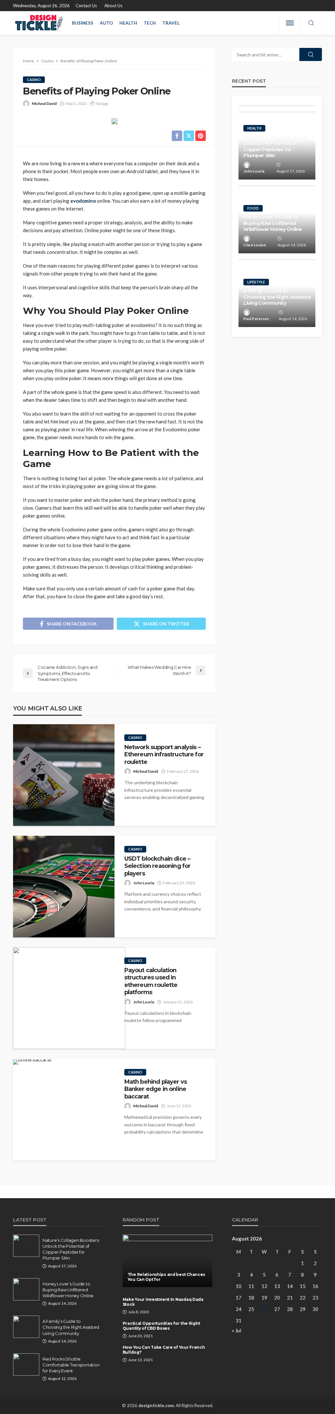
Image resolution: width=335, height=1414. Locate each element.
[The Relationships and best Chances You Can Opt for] (168, 1261)
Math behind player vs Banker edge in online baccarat (155, 1089)
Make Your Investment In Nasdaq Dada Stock (163, 1302)
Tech (150, 23)
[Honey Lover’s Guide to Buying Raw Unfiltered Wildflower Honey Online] (26, 1289)
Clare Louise (254, 244)
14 (290, 1286)
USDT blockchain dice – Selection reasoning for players (157, 866)
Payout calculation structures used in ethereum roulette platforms (151, 981)
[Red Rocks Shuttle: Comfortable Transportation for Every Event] (26, 1364)
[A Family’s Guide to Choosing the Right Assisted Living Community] (26, 1327)
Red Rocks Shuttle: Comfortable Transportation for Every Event (71, 1364)
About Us (113, 5)
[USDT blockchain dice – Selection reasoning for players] (64, 886)
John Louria (143, 882)
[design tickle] (39, 22)
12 (264, 1286)
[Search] (311, 23)
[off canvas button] (290, 23)
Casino (34, 79)
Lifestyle (256, 282)
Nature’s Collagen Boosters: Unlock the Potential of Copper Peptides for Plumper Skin (276, 146)
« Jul (236, 1330)
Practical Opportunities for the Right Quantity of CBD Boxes (161, 1326)
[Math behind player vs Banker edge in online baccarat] (32, 1062)
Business (82, 23)
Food (253, 208)
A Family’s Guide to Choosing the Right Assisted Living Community (276, 297)
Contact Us (86, 5)
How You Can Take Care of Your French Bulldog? (164, 1350)
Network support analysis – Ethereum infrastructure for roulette (163, 754)
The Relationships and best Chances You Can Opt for (166, 1277)
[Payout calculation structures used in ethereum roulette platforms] (69, 998)
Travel (171, 23)
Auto (106, 23)
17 (238, 1298)
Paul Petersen (256, 318)
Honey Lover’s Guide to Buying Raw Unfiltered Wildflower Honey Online (272, 223)
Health (128, 23)
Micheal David (44, 103)
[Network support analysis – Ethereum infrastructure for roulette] (64, 775)
